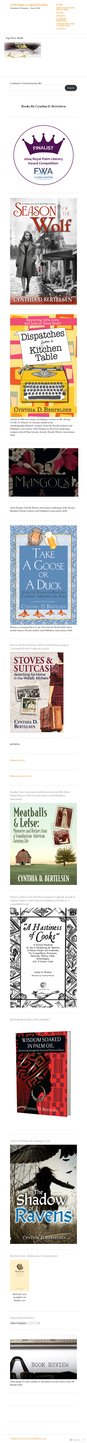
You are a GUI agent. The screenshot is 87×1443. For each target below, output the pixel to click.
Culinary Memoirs (61, 20)
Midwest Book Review (21, 776)
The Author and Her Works (65, 9)
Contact (61, 29)
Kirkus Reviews (17, 760)
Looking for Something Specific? (26, 83)
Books (60, 13)
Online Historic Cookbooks (65, 25)
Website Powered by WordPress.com (28, 1439)
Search (70, 88)
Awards (60, 16)
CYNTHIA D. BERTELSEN (29, 5)
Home (59, 5)
